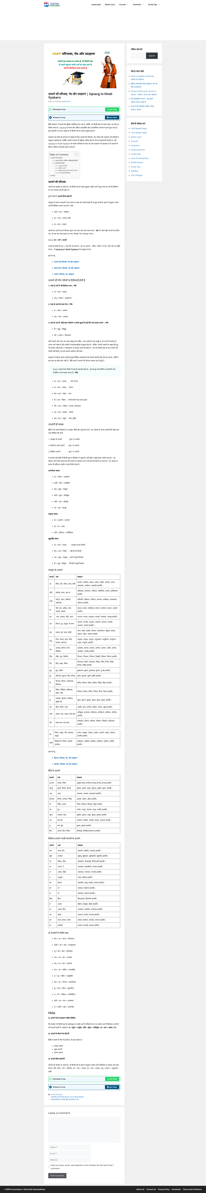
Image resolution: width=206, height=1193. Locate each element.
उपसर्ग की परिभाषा (56, 158)
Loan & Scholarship (139, 158)
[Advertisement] (103, 25)
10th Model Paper (139, 128)
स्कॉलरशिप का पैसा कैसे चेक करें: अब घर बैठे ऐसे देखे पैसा (67, 1097)
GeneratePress (39, 1189)
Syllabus (134, 171)
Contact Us (151, 1189)
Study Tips (152, 4)
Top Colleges (136, 175)
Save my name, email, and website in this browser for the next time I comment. (82, 1167)
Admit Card (110, 4)
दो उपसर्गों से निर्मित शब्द (64, 173)
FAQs (53, 175)
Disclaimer (176, 1189)
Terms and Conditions (192, 1189)
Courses (122, 4)
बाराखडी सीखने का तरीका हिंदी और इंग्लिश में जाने (65, 1099)
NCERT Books (137, 162)
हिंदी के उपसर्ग (62, 168)
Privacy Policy (164, 1189)
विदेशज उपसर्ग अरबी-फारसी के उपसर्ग (68, 170)
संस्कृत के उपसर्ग (63, 166)
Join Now (113, 109)
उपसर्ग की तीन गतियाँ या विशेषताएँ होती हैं (66, 160)
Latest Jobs (96, 4)
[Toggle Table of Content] (75, 154)
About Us (140, 1189)
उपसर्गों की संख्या (60, 163)
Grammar (137, 4)
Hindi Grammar (57, 1094)
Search (152, 55)
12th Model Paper (139, 132)
